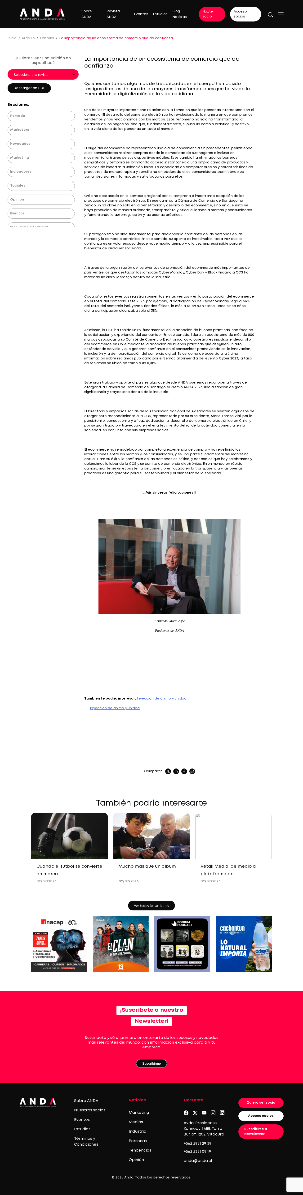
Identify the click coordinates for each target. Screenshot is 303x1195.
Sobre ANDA (86, 1101)
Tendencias (140, 1150)
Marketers (19, 129)
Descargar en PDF (29, 88)
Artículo (28, 38)
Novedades (20, 143)
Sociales (17, 185)
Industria (137, 1131)
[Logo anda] (42, 14)
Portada (17, 116)
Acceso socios (240, 14)
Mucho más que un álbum (147, 866)
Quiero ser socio (260, 1102)
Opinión (17, 199)
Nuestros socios (89, 1110)
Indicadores (20, 171)
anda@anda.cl (198, 1161)
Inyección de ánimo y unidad (162, 698)
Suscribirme (151, 1063)
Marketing (19, 157)
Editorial (47, 38)
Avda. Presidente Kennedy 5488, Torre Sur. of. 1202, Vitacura (204, 1128)
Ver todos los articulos (151, 905)
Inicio (12, 38)
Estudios (160, 14)
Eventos (141, 14)
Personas (138, 1141)
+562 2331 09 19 (197, 1151)
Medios (136, 1122)
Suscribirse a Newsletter (255, 1131)
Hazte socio (207, 14)
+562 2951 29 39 (197, 1143)
